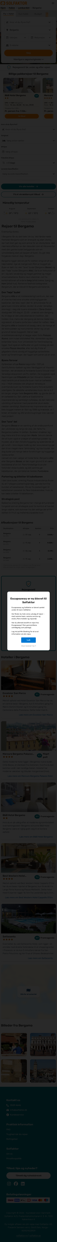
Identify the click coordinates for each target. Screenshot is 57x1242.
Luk (28, 640)
